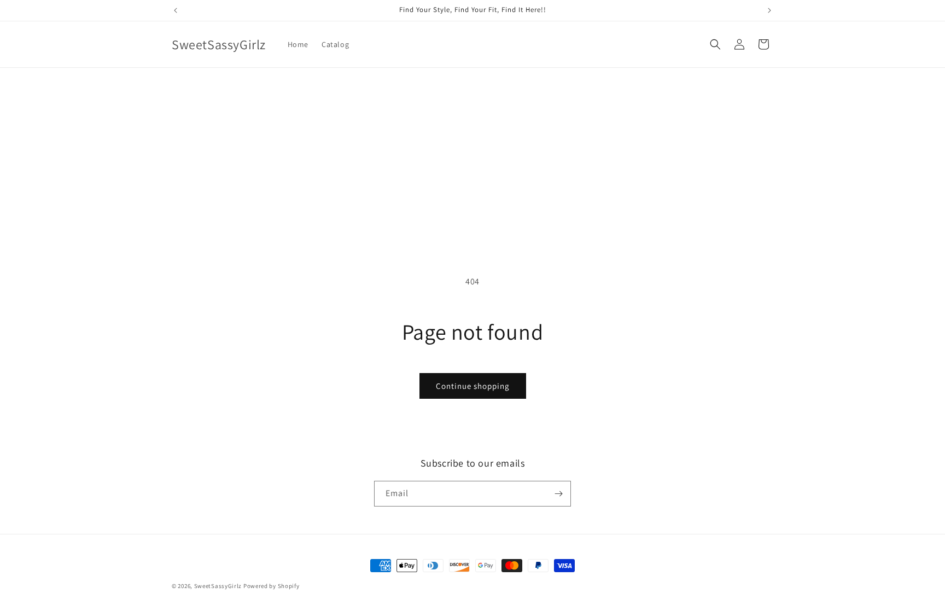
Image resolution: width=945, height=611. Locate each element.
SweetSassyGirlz (218, 586)
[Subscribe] (558, 494)
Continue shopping (473, 386)
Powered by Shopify (271, 586)
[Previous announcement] (176, 10)
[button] (715, 44)
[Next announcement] (769, 10)
